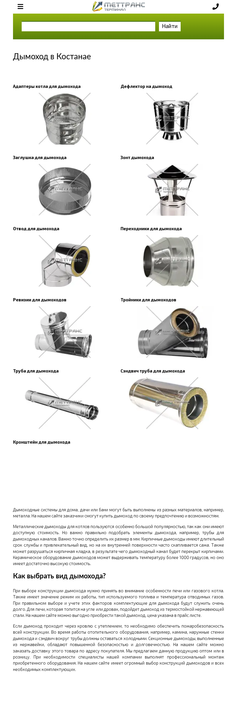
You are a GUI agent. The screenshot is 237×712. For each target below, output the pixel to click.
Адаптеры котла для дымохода (47, 86)
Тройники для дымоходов (148, 299)
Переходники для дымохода (151, 228)
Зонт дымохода (137, 157)
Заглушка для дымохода (39, 157)
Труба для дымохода (36, 370)
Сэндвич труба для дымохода (153, 370)
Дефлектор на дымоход (146, 86)
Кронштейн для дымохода (41, 441)
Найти (170, 26)
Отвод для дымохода (36, 228)
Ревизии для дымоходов (39, 299)
